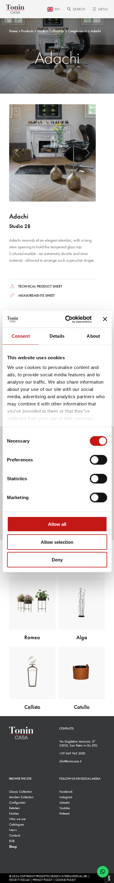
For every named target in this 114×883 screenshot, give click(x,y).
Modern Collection (21, 797)
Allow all (57, 524)
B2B (12, 841)
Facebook (66, 792)
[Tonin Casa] (15, 9)
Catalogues (16, 824)
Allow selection (57, 541)
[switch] (98, 460)
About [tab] (93, 336)
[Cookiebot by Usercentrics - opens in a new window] (68, 319)
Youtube (64, 808)
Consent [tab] (21, 336)
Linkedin (64, 803)
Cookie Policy (65, 880)
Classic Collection (20, 792)
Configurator (17, 803)
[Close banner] (105, 319)
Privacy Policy (43, 880)
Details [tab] (57, 336)
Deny (57, 559)
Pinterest (64, 814)
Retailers (14, 808)
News (13, 830)
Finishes (14, 814)
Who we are (17, 819)
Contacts (14, 835)
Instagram (65, 797)
